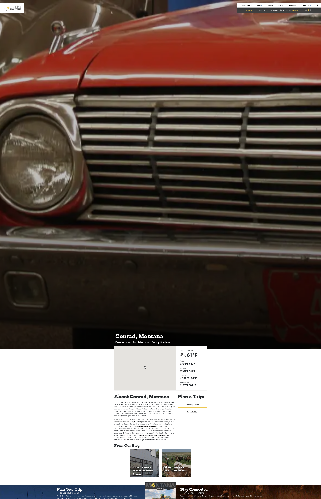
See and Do (246, 5)
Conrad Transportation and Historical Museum (154, 435)
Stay (259, 5)
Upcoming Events (192, 405)
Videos (270, 5)
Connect (306, 5)
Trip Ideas (293, 5)
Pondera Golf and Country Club (147, 426)
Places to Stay (192, 412)
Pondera (165, 342)
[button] (145, 367)
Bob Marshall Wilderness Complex (125, 422)
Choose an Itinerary (273, 10)
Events (280, 5)
